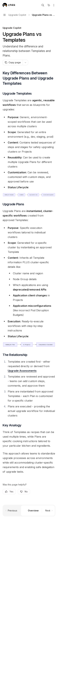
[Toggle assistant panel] (48, 5)
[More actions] (53, 5)
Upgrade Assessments (22, 370)
